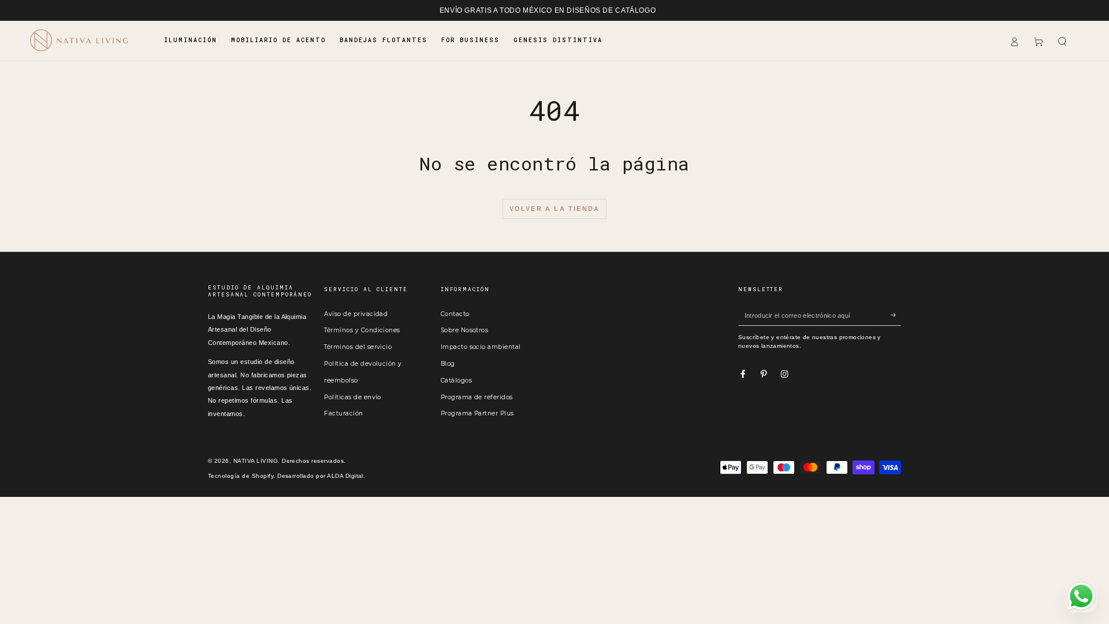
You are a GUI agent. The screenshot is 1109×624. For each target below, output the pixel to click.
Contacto (455, 314)
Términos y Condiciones (362, 330)
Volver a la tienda (554, 208)
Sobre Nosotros (465, 330)
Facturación (343, 413)
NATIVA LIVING (255, 461)
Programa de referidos (477, 397)
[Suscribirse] (896, 315)
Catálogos (456, 380)
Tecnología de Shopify (240, 476)
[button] (1062, 42)
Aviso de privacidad (356, 314)
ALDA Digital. (346, 476)
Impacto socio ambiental (481, 347)
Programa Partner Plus (477, 413)
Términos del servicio (358, 347)
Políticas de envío (352, 397)
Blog (448, 363)
